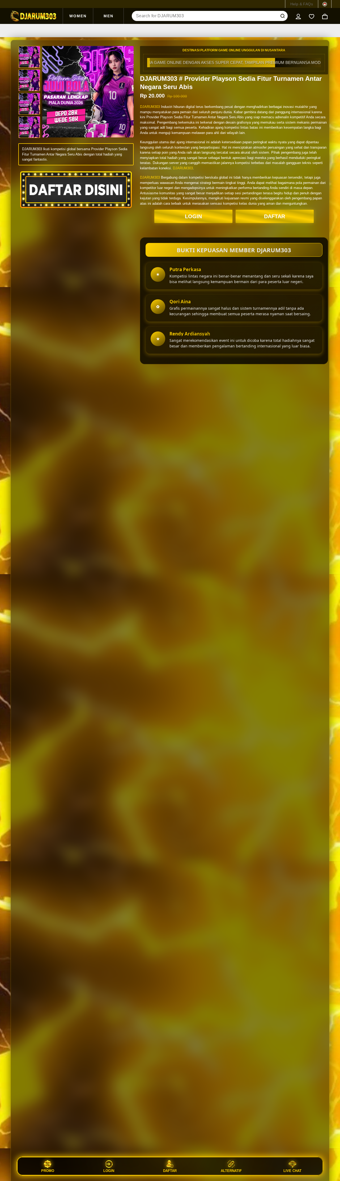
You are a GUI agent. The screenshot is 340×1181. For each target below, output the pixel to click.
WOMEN (78, 16)
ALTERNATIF (231, 1170)
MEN (108, 16)
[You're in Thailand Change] (324, 4)
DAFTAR (274, 216)
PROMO (47, 1170)
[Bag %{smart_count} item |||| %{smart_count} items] (325, 16)
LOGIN (193, 216)
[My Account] (298, 16)
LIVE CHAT (292, 1170)
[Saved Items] (311, 16)
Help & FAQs (301, 4)
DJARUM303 (150, 107)
